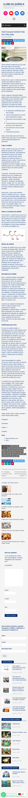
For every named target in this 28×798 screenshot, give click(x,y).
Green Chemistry (16, 741)
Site (6, 607)
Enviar (4, 656)
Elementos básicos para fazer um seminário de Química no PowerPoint (18, 689)
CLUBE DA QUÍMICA (13, 4)
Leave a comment (7, 37)
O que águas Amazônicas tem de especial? (7, 473)
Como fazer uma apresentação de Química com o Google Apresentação (19, 678)
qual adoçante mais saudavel (16, 450)
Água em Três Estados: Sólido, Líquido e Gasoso (18, 781)
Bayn (7, 440)
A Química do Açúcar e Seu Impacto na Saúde (13, 530)
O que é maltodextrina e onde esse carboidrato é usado (15, 116)
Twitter (4, 427)
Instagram (5, 419)
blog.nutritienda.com (12, 438)
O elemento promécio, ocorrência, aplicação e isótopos (20, 473)
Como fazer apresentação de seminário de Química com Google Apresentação (18, 708)
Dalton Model (15, 757)
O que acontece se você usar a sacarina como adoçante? (15, 124)
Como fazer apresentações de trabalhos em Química (19, 698)
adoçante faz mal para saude (15, 448)
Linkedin (4, 431)
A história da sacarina (12, 132)
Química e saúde (14, 446)
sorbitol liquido (16, 454)
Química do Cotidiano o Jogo (19, 732)
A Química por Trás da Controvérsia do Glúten (13, 519)
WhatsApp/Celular (7, 648)
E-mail (7, 599)
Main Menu (7, 25)
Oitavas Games (16, 749)
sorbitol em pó (6, 454)
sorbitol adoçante (7, 452)
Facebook (5, 423)
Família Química (16, 724)
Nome (7, 590)
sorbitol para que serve (13, 456)
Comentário (8, 566)
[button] (3, 794)
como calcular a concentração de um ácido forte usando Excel (18, 667)
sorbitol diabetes (18, 452)
